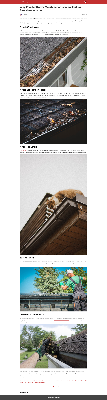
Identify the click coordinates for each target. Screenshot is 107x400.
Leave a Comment (53, 387)
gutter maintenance (56, 380)
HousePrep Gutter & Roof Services (61, 320)
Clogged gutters (23, 150)
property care (27, 382)
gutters (67, 380)
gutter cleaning (47, 380)
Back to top (85, 393)
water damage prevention (40, 382)
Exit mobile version (53, 397)
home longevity (72, 380)
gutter (42, 380)
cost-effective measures (35, 380)
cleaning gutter (25, 380)
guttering (63, 380)
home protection (81, 380)
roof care (32, 382)
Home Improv (28, 378)
